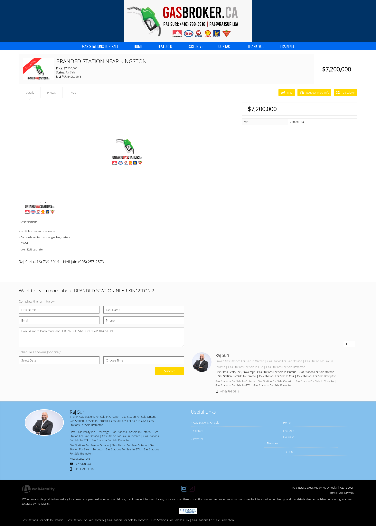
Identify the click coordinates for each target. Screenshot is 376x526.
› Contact (197, 431)
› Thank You (271, 443)
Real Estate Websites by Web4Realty (314, 487)
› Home (286, 422)
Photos (51, 92)
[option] (127, 151)
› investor (197, 439)
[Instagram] (184, 489)
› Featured (287, 431)
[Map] (274, 323)
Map (289, 92)
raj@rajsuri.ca (83, 463)
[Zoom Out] (352, 344)
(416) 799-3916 (230, 391)
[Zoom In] (346, 344)
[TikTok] (192, 489)
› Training (287, 451)
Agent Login (347, 487)
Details (30, 92)
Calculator (348, 92)
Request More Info (317, 92)
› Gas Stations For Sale (205, 422)
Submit (169, 371)
